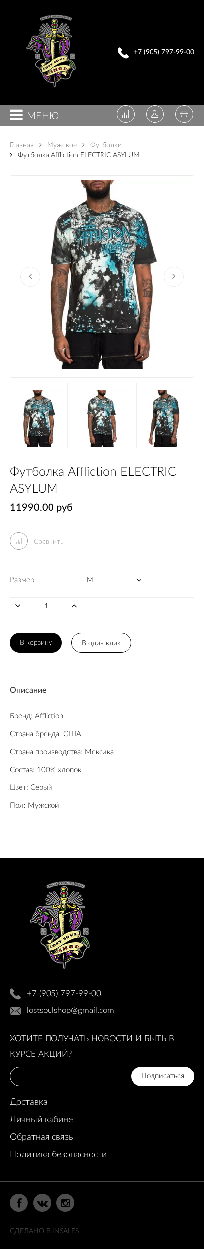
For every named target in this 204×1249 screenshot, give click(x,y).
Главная (22, 145)
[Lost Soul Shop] (51, 90)
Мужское (61, 145)
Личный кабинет (43, 1119)
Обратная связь (41, 1137)
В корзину (36, 642)
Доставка (29, 1102)
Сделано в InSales (44, 1231)
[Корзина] (184, 115)
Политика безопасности (58, 1154)
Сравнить (48, 541)
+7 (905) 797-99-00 (164, 52)
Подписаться (162, 1076)
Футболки (105, 145)
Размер (22, 580)
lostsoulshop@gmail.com (70, 1010)
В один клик (101, 643)
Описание (28, 690)
